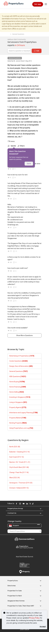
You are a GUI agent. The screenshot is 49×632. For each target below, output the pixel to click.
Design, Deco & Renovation (21, 366)
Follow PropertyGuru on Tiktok (32, 504)
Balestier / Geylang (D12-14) (19, 452)
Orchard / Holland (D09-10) (19, 488)
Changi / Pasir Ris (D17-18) (19, 472)
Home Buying (17, 382)
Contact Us (12, 513)
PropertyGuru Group (15, 508)
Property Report (24, 565)
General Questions (15, 58)
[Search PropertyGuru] (40, 531)
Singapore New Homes (16, 601)
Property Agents (17, 407)
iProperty (24, 572)
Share (22, 146)
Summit (24, 556)
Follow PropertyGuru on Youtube (23, 503)
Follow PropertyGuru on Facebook (16, 503)
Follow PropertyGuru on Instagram (19, 503)
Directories (12, 586)
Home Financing (17, 387)
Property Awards (24, 546)
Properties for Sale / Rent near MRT (21, 606)
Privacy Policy (34, 618)
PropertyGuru (13, 580)
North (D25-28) (14, 447)
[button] (39, 508)
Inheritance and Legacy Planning (23, 412)
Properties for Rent (15, 596)
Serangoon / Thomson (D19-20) (20, 483)
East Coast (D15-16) (16, 457)
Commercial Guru (24, 539)
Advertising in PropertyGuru (21, 356)
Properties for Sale (15, 591)
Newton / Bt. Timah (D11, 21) (19, 462)
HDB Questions (17, 376)
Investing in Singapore (19, 397)
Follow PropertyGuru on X (30, 504)
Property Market (17, 418)
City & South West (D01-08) (19, 467)
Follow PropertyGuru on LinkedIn (26, 503)
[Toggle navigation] (46, 4)
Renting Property (18, 423)
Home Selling (16, 392)
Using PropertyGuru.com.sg (21, 428)
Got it (29, 164)
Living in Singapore (18, 402)
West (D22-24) (14, 477)
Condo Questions (18, 361)
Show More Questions (24, 335)
